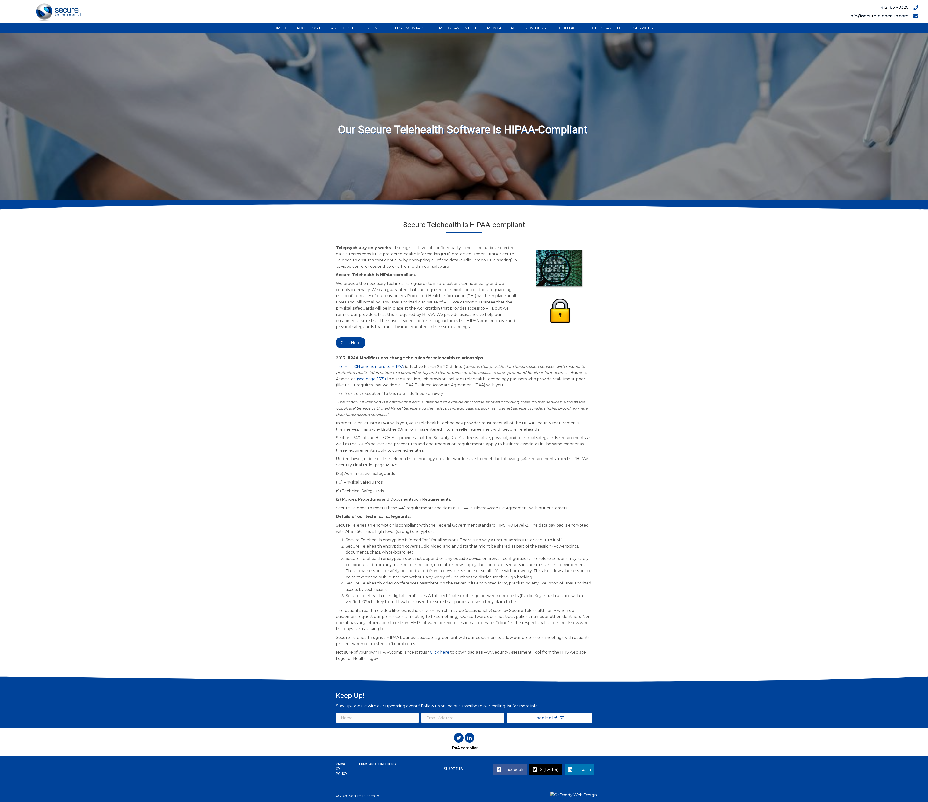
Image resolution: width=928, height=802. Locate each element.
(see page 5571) (371, 379)
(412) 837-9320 (894, 7)
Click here (439, 652)
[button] (285, 28)
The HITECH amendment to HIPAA (370, 366)
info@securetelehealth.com (879, 16)
